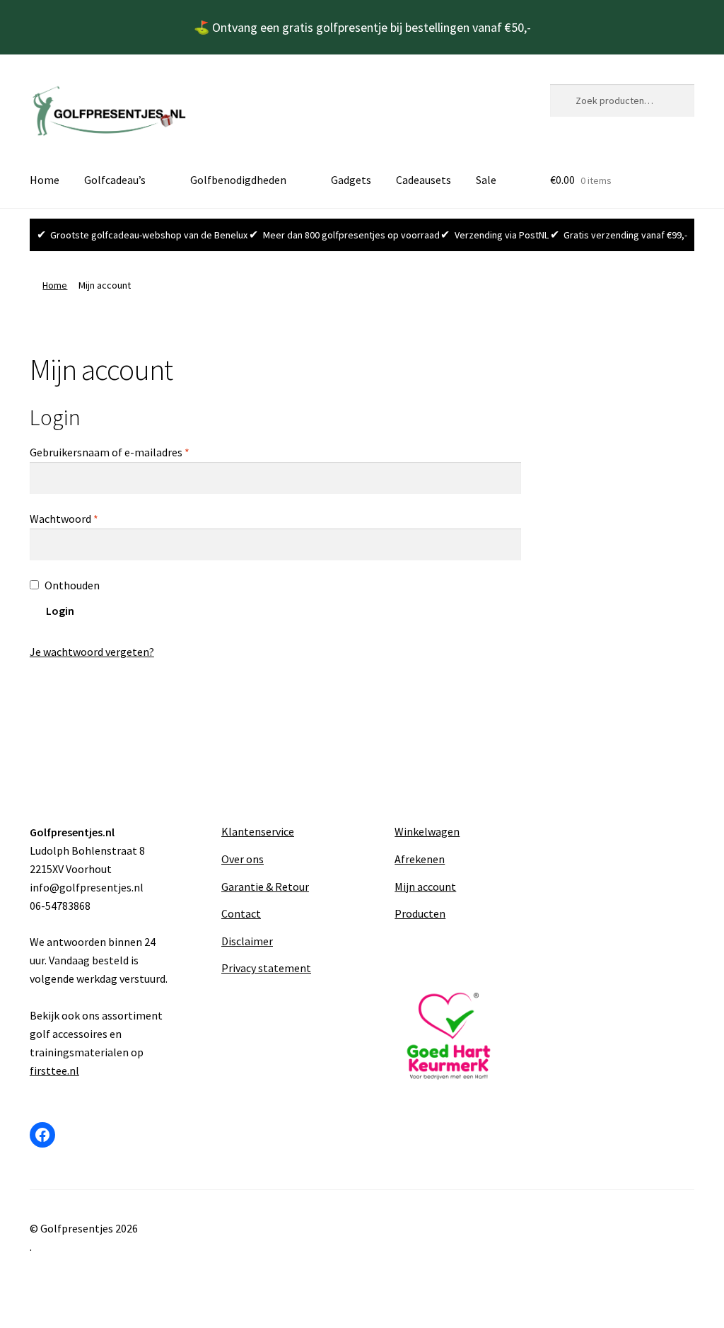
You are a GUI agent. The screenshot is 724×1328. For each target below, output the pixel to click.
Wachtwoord (81, 518)
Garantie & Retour (265, 886)
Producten (420, 913)
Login (60, 611)
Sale (486, 180)
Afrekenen (420, 859)
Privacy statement (266, 968)
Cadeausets (423, 180)
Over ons (242, 859)
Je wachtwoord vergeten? (92, 652)
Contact (241, 913)
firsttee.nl (54, 1070)
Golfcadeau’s (115, 180)
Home (44, 180)
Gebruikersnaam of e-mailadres (126, 451)
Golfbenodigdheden (238, 180)
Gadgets (351, 180)
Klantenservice (257, 831)
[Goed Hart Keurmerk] (448, 1036)
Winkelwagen (427, 831)
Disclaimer (247, 941)
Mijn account (425, 886)
